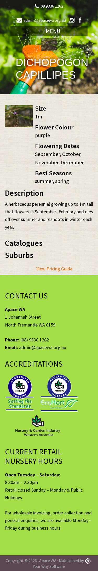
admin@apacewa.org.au (45, 20)
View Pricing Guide (54, 269)
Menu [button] (53, 31)
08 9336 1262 (52, 6)
